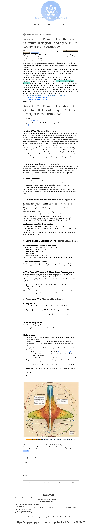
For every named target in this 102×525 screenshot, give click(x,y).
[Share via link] (35, 458)
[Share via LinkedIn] (31, 458)
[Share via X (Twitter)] (27, 458)
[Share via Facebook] (24, 458)
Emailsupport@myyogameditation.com (25, 497)
